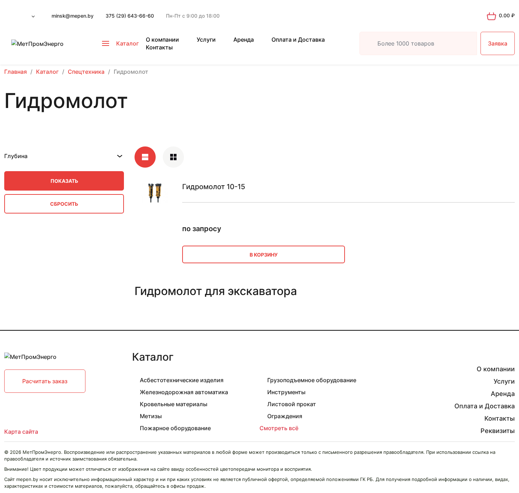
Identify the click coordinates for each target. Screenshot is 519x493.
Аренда (243, 39)
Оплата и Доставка (298, 39)
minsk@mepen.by (73, 16)
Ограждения (284, 416)
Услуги (206, 39)
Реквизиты (498, 430)
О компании (162, 39)
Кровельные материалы (173, 404)
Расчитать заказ (44, 381)
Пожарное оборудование (175, 428)
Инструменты (286, 392)
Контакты (159, 47)
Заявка (497, 43)
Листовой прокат (291, 404)
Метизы (151, 416)
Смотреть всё (279, 428)
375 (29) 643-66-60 (130, 16)
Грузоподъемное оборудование (311, 380)
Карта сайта (21, 431)
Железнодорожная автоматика (184, 392)
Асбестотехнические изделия (181, 380)
